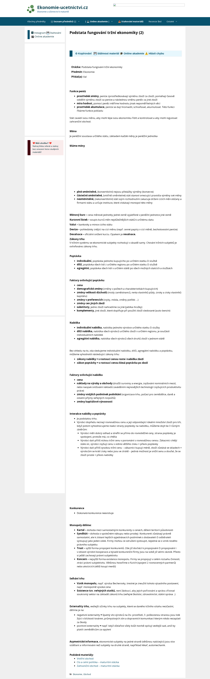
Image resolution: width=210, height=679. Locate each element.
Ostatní (170, 21)
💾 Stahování (53, 32)
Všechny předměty (36, 21)
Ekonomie (77, 674)
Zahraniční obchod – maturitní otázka (98, 665)
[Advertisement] (122, 43)
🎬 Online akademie (42, 36)
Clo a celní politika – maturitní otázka (98, 662)
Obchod (87, 674)
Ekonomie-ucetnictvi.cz (62, 7)
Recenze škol (155, 21)
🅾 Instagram (38, 32)
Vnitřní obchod (85, 658)
